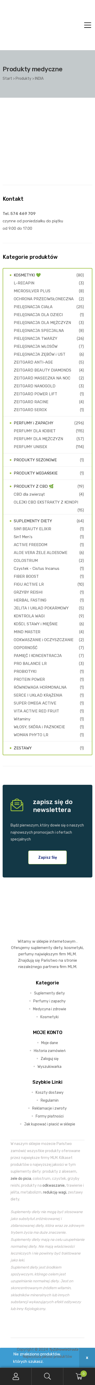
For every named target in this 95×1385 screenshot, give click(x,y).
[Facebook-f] (35, 1325)
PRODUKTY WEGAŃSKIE (36, 473)
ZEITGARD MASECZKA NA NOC (42, 378)
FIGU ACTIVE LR (29, 584)
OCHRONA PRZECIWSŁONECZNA (44, 299)
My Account (16, 1376)
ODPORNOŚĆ (25, 647)
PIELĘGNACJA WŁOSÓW (36, 346)
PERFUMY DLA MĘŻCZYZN (38, 438)
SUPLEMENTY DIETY (33, 521)
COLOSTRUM (26, 560)
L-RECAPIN (24, 283)
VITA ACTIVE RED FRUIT (36, 711)
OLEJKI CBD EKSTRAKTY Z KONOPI (46, 502)
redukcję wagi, (55, 1192)
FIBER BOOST (26, 576)
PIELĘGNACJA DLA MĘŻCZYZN (42, 322)
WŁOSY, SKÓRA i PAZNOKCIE (39, 727)
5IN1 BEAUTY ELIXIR (32, 529)
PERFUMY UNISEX (30, 446)
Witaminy (22, 719)
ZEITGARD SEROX (30, 409)
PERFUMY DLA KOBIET (35, 431)
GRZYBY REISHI (28, 592)
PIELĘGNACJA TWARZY (35, 338)
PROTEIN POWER (29, 679)
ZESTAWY (23, 748)
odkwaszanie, (53, 1185)
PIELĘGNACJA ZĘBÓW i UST (39, 354)
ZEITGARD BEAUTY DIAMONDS (42, 370)
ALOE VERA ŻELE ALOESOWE (40, 552)
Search (47, 1376)
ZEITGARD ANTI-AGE (33, 362)
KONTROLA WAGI (29, 616)
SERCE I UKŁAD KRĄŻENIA (38, 695)
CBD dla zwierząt (29, 494)
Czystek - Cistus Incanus (36, 568)
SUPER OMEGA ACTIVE (35, 703)
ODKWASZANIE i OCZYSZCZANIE (43, 639)
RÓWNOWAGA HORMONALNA (40, 687)
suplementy (41, 947)
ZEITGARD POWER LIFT (35, 394)
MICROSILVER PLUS (32, 291)
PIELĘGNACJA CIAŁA (33, 306)
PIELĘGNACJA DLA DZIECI (38, 314)
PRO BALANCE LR (30, 663)
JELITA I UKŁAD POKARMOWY (41, 608)
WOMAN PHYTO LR (31, 735)
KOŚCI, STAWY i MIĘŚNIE (36, 624)
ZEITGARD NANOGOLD (34, 386)
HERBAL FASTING (30, 600)
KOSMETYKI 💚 (27, 275)
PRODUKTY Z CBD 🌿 (34, 486)
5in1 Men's (23, 536)
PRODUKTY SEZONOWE (35, 460)
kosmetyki (73, 947)
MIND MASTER (27, 632)
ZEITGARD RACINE (31, 402)
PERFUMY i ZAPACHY (33, 423)
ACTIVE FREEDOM (30, 544)
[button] (47, 857)
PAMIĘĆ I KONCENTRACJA (38, 655)
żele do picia (21, 1178)
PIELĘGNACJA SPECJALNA (39, 330)
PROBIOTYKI (25, 671)
